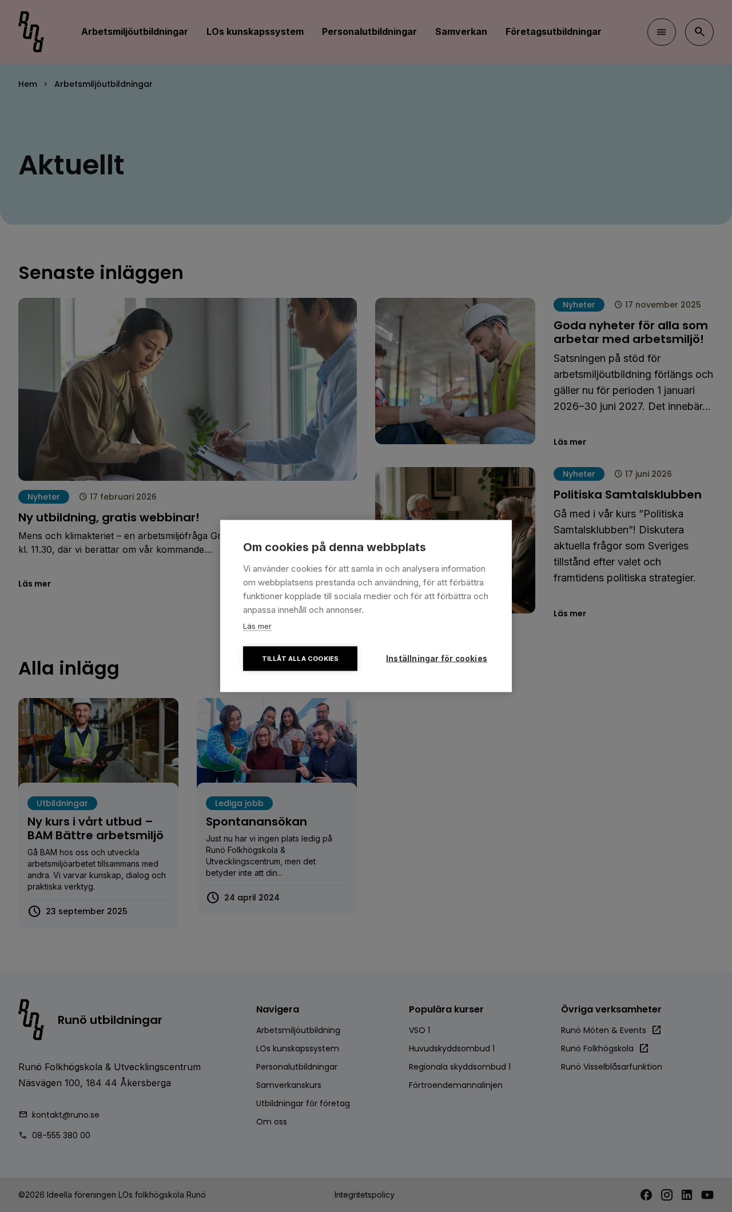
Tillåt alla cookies (300, 659)
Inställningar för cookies (436, 658)
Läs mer (257, 626)
